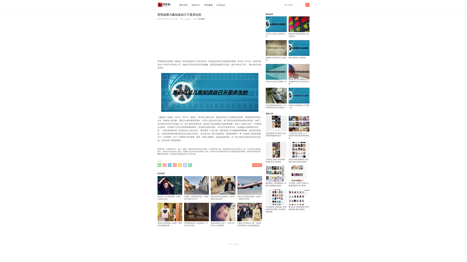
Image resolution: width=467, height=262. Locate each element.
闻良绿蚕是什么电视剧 (297, 57)
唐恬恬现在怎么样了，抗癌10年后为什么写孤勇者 (223, 224)
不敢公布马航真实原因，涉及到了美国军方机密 (249, 197)
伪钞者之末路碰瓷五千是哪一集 (299, 106)
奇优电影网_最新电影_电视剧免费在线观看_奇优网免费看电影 (276, 209)
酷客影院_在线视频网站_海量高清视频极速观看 (276, 184)
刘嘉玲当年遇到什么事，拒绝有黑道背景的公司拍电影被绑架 (249, 224)
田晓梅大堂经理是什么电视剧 (276, 58)
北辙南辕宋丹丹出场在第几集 (299, 82)
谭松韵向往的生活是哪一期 (276, 81)
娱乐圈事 (201, 19)
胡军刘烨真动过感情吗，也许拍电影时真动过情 (223, 197)
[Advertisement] (209, 40)
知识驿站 (164, 154)
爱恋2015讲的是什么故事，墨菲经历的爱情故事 (169, 224)
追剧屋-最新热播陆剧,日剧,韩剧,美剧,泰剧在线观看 (299, 160)
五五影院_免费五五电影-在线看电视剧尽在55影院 (299, 184)
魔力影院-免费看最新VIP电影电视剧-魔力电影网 (299, 208)
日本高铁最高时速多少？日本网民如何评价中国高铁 (276, 106)
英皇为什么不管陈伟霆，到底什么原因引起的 (169, 197)
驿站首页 (183, 4)
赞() (257, 165)
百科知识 (220, 4)
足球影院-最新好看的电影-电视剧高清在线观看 (276, 160)
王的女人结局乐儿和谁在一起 (276, 35)
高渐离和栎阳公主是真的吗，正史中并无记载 (196, 224)
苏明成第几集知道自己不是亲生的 (183, 154)
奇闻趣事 (208, 4)
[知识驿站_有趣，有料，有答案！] (164, 4)
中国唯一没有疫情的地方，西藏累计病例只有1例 (196, 197)
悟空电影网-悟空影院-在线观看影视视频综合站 (276, 134)
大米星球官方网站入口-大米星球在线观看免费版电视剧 (299, 135)
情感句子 (196, 4)
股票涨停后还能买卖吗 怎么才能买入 (299, 35)
